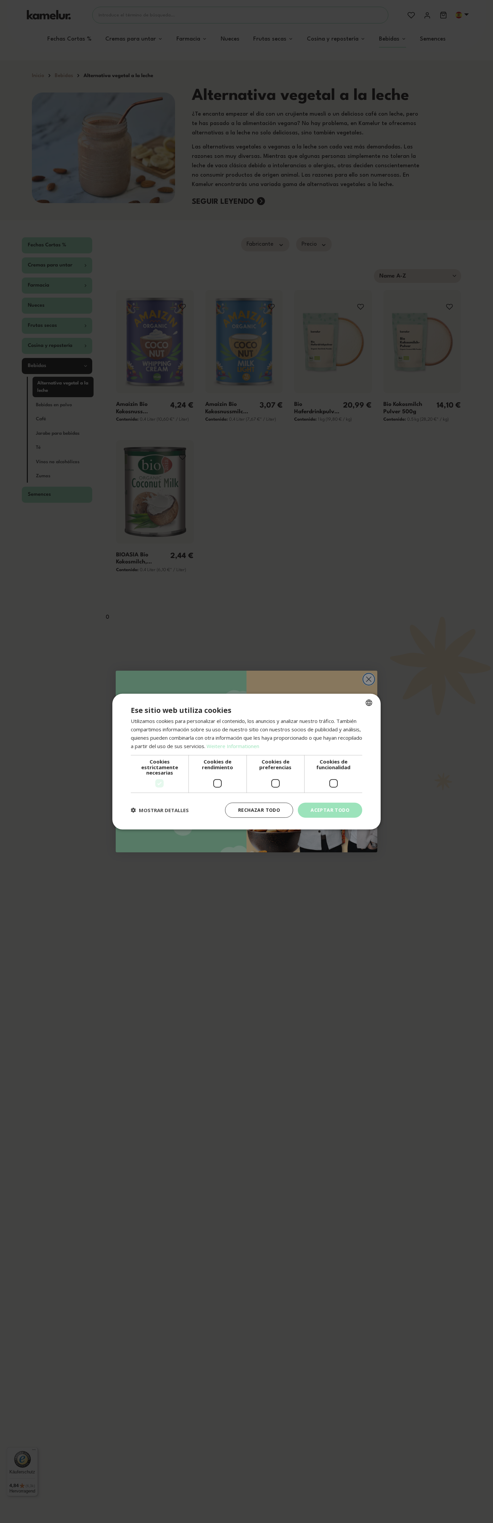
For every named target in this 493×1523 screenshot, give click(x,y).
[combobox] (369, 702)
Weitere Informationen (233, 745)
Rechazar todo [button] (259, 810)
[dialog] (246, 762)
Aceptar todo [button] (330, 810)
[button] (160, 810)
